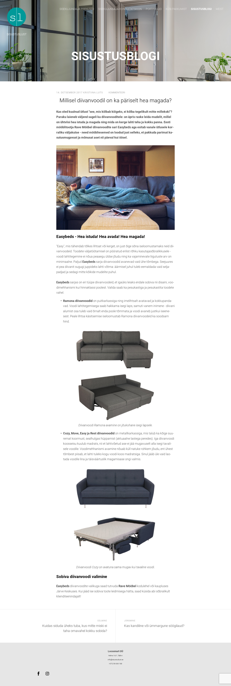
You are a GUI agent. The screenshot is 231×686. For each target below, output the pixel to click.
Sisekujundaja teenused (77, 9)
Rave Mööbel (127, 586)
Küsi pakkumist (176, 9)
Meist (220, 9)
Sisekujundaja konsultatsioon (120, 9)
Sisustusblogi (201, 9)
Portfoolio (154, 9)
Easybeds (124, 127)
